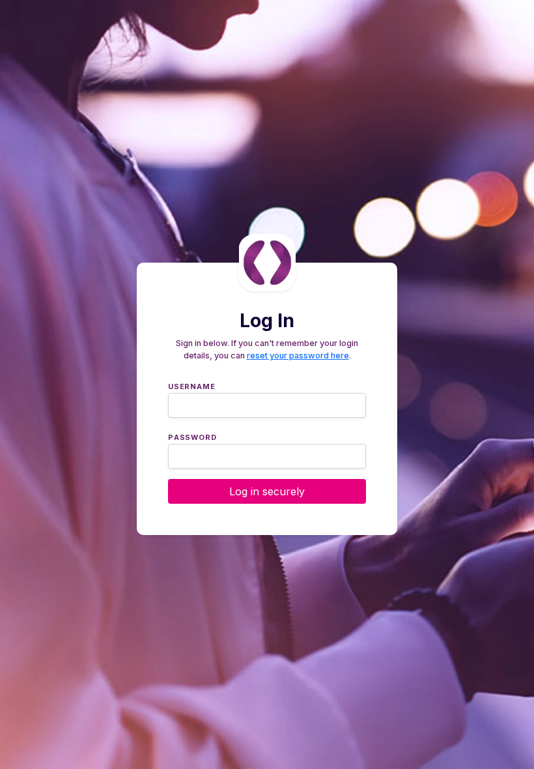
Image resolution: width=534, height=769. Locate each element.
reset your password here (298, 355)
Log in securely (267, 491)
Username (191, 385)
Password (192, 436)
